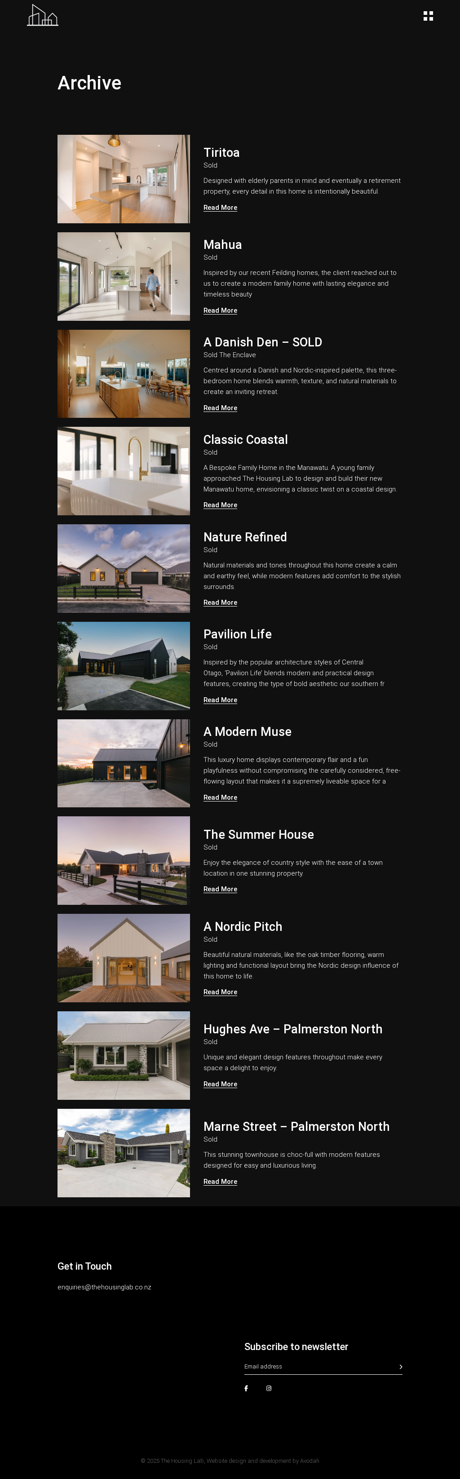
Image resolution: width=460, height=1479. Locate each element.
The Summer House (258, 835)
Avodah (309, 1460)
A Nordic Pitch (243, 927)
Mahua (222, 245)
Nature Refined (245, 537)
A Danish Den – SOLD (263, 342)
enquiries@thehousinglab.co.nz (104, 1287)
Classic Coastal (245, 440)
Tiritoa (221, 153)
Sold (210, 165)
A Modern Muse (247, 732)
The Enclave (237, 355)
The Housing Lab (182, 1460)
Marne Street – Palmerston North (296, 1127)
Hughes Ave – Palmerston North (293, 1029)
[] (401, 1367)
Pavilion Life (237, 634)
